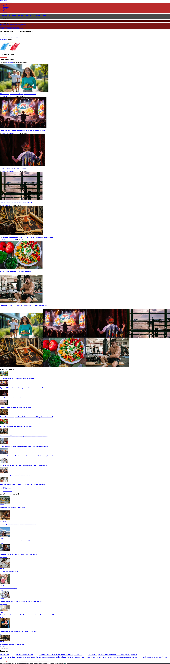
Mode (4, 10)
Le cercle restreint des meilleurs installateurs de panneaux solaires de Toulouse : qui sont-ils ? (26, 456)
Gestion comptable (149, 654)
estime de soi (139, 654)
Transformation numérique (157, 657)
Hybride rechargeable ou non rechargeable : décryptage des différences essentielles (24, 446)
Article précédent (3, 57)
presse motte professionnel (112, 657)
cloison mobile (67, 654)
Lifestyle (2, 585)
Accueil (4, 487)
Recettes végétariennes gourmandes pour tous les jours (16, 271)
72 (6, 648)
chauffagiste (57, 654)
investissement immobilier (11, 657)
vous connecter (9, 62)
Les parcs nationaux (45, 657)
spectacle (143, 657)
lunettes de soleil (52, 657)
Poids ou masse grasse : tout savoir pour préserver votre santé (13, 24)
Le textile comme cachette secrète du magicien (9, 27)
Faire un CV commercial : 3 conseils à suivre (10, 571)
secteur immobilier (131, 657)
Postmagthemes (45, 661)
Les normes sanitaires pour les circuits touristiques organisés (15, 540)
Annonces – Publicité (7, 491)
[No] (66, 663)
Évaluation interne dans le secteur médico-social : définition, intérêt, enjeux (18, 631)
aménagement (4, 654)
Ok (64, 663)
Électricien (2, 658)
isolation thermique (36, 657)
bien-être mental (46, 654)
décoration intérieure (113, 654)
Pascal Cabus (5, 96)
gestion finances (155, 654)
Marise (3, 205)
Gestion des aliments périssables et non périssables (13, 507)
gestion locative (160, 654)
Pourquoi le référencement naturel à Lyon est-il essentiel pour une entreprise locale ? (24, 465)
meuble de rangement (82, 657)
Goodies (165, 654)
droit (95, 654)
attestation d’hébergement (24, 654)
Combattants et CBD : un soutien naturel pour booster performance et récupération (23, 305)
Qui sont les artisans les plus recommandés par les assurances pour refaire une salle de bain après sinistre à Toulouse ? (29, 614)
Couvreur (78, 654)
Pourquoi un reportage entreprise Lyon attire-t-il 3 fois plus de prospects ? (18, 554)
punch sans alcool (120, 657)
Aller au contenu (3, 0)
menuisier (76, 657)
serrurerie (137, 657)
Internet (2, 551)
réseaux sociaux (125, 657)
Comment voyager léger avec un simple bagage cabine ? (12, 28)
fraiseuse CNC (143, 654)
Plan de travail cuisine (97, 657)
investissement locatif (26, 657)
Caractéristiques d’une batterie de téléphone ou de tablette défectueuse (18, 524)
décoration (102, 654)
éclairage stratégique (7, 658)
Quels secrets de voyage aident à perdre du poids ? (12, 644)
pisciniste (92, 657)
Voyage (165, 657)
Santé (4, 9)
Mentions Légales (7, 488)
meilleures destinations (67, 657)
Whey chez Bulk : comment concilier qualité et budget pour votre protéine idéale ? (23, 484)
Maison (4, 5)
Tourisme (5, 8)
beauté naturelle (36, 654)
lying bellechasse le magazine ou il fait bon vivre (23, 15)
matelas (57, 657)
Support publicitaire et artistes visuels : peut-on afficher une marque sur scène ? (16, 25)
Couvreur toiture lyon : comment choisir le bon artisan (15, 475)
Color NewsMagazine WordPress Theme (30, 661)
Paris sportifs (88, 657)
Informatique (3, 521)
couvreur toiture (85, 654)
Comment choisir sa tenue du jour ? (8, 588)
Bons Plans (5, 7)
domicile (90, 654)
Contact (5, 12)
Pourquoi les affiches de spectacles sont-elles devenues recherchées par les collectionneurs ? (26, 237)
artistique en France (12, 654)
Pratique (5, 4)
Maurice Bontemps (6, 133)
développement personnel (128, 654)
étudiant (12, 658)
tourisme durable (150, 657)
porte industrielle (104, 657)
